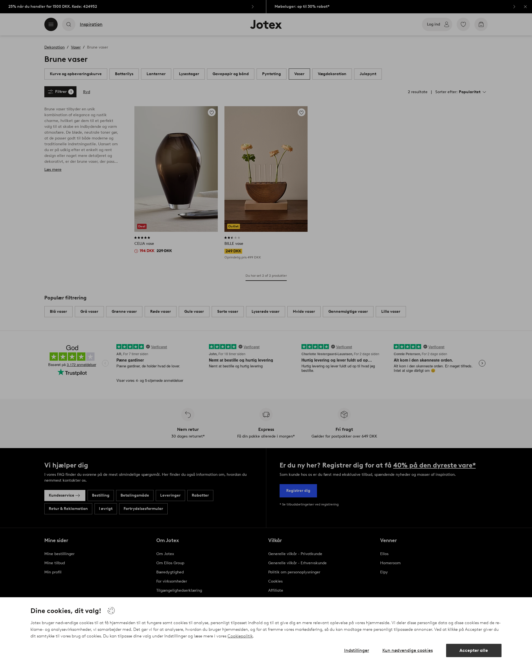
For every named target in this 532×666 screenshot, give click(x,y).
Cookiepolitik (240, 636)
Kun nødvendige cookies (407, 650)
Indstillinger (356, 650)
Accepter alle (473, 650)
